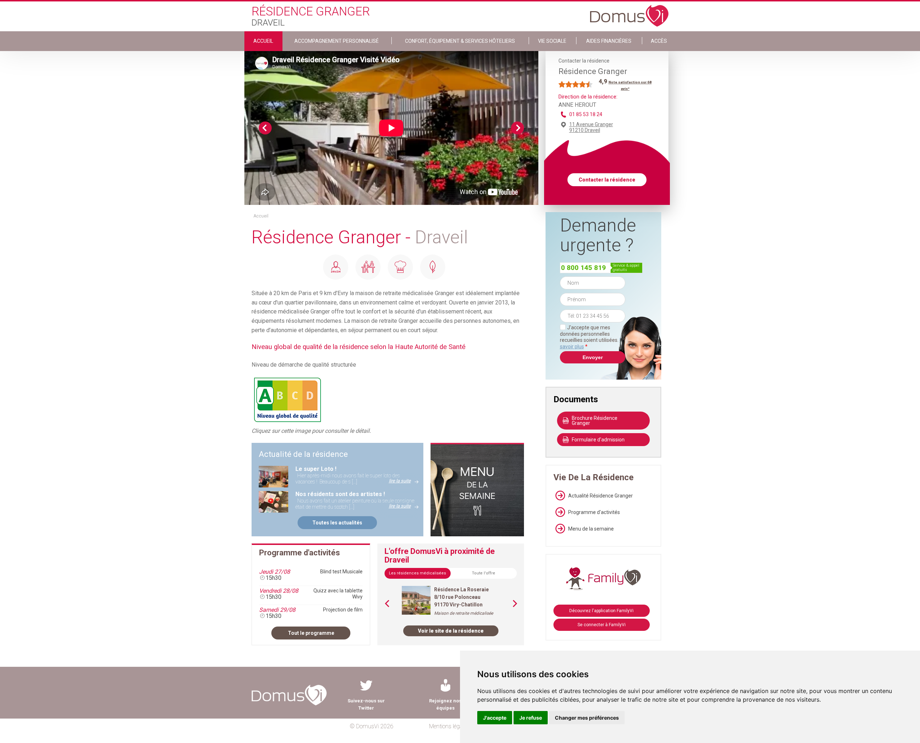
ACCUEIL (263, 41)
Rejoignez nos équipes (445, 704)
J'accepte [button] (494, 718)
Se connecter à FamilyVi (602, 624)
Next (517, 127)
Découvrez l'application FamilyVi (601, 610)
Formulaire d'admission (598, 439)
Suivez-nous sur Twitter (366, 704)
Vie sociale (552, 41)
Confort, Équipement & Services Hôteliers (460, 41)
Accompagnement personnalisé (336, 41)
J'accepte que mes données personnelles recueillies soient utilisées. (592, 337)
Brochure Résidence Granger (594, 420)
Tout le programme (311, 633)
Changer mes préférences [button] (587, 718)
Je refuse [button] (530, 718)
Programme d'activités (594, 512)
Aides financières (608, 41)
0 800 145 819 (583, 267)
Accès (659, 41)
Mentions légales (449, 726)
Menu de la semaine (591, 529)
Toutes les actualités (337, 523)
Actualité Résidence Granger (600, 496)
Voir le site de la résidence (451, 631)
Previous (265, 127)
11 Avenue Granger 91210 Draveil (591, 127)
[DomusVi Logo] (629, 12)
